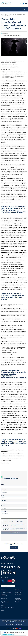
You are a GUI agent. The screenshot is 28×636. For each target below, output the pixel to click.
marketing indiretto (13, 529)
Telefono (3, 500)
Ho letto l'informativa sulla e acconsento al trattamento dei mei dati (13, 520)
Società (3, 505)
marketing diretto (12, 525)
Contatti (17, 601)
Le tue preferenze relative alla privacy (14, 632)
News (2, 610)
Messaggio (4, 511)
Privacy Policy (18, 592)
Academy (3, 605)
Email (2, 495)
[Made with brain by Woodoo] (14, 628)
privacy (18, 520)
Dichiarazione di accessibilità (18, 599)
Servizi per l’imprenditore (6, 592)
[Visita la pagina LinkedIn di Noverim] (2, 567)
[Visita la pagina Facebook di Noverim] (5, 567)
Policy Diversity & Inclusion (5, 602)
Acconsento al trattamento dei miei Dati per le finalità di (15, 525)
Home (2, 14)
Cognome (3, 489)
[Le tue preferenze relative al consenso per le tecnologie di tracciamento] (1, 477)
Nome (2, 484)
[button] (8, 586)
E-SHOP (23, 9)
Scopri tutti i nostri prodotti (7, 607)
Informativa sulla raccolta (8, 634)
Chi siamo (3, 589)
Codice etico (4, 598)
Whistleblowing (18, 589)
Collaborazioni (18, 594)
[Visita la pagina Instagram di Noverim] (8, 567)
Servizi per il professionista (4, 595)
